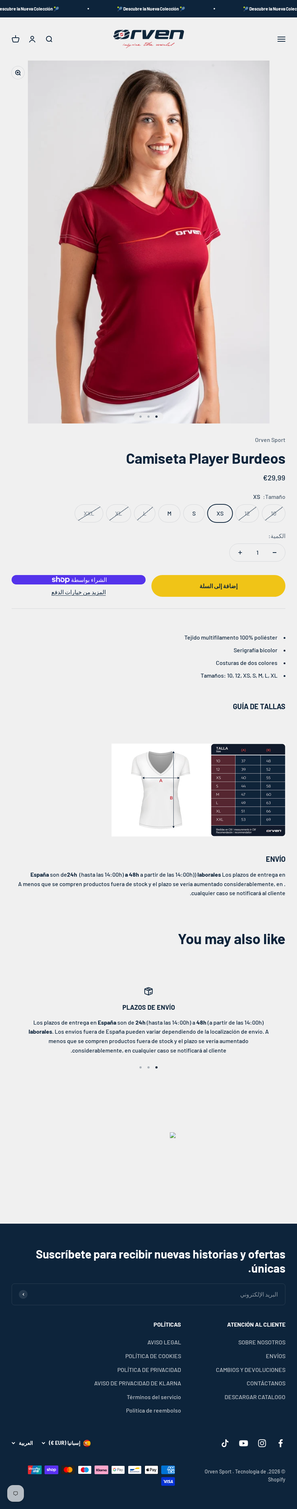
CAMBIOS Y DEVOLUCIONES (250, 1369)
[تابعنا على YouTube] (243, 1443)
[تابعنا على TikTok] (225, 1443)
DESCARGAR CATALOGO (255, 1396)
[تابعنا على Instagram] (262, 1443)
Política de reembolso (153, 1410)
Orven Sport (270, 439)
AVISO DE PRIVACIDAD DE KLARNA (137, 1383)
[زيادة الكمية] (240, 552)
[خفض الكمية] (274, 552)
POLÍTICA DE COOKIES (153, 1355)
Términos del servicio (154, 1396)
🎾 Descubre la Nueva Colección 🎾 (167, 8)
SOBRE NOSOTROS (261, 1342)
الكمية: (276, 535)
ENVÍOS (275, 1355)
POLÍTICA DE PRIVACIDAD (149, 1369)
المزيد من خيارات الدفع (78, 591)
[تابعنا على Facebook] (280, 1443)
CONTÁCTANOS (266, 1383)
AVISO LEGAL (164, 1342)
